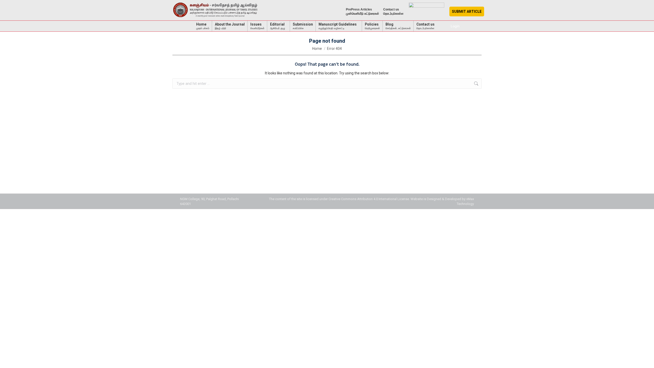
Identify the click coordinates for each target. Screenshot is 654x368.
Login (455, 26)
